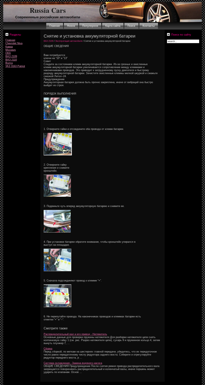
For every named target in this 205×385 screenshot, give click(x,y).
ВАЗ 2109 (11, 56)
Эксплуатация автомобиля (68, 41)
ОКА (8, 53)
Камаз (9, 46)
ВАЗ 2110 (11, 59)
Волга (9, 62)
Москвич (10, 49)
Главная (10, 40)
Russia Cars (48, 10)
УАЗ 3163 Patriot (15, 66)
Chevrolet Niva (13, 43)
